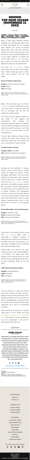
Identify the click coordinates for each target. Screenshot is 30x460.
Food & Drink (15, 437)
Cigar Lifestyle (15, 425)
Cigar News (15, 429)
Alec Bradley (10, 235)
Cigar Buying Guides (15, 17)
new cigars (18, 59)
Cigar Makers (15, 427)
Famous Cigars (15, 407)
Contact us (15, 399)
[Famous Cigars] (14, 1)
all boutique (18, 67)
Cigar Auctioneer (15, 410)
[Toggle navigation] (2, 4)
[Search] (28, 4)
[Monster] (26, 1)
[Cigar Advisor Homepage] (15, 4)
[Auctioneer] (20, 1)
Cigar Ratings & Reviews (15, 432)
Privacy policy (15, 455)
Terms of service (15, 454)
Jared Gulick (15, 30)
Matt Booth (5, 106)
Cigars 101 (15, 434)
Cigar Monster (15, 412)
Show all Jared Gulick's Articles (15, 365)
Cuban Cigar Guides (15, 439)
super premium (17, 182)
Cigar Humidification (15, 422)
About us (15, 397)
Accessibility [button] (15, 456)
